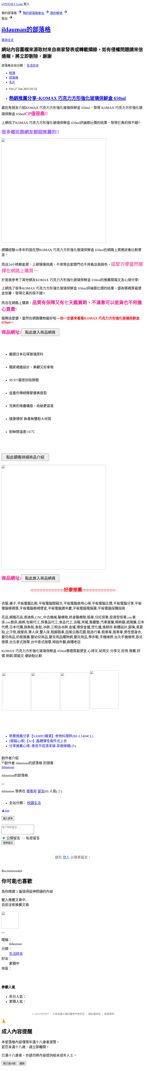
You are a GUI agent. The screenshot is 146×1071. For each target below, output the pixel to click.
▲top (5, 810)
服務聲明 (109, 1013)
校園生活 (34, 803)
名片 (12, 82)
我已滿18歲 (9, 1063)
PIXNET (44, 1013)
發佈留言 (8, 842)
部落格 (13, 77)
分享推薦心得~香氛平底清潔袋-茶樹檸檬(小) (42, 746)
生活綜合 (33, 65)
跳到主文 (8, 40)
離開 (22, 1063)
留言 (41, 791)
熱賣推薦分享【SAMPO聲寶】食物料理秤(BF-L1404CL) (51, 736)
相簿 (12, 73)
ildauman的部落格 (26, 29)
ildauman (8, 767)
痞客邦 (31, 791)
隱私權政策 (94, 1013)
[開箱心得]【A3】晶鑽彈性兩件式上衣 (38, 741)
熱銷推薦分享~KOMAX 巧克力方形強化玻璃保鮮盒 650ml (67, 98)
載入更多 (8, 818)
